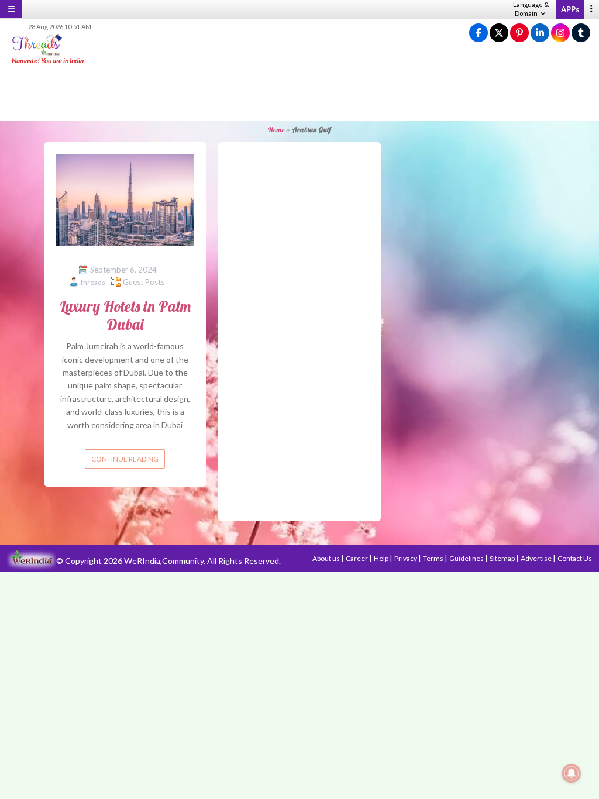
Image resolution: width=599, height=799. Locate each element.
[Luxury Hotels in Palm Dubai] (125, 199)
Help (382, 558)
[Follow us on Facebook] (478, 33)
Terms (434, 558)
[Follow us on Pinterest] (519, 33)
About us (326, 558)
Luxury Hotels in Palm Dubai (125, 315)
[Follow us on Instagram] (560, 33)
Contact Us (574, 558)
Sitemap (503, 558)
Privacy (406, 558)
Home (276, 129)
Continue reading (125, 458)
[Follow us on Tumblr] (581, 33)
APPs (570, 9)
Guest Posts (143, 282)
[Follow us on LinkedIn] (540, 33)
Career (357, 558)
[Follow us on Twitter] (499, 33)
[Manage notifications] (571, 773)
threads (93, 282)
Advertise (537, 558)
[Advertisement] (299, 93)
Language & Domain (531, 9)
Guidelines (467, 558)
